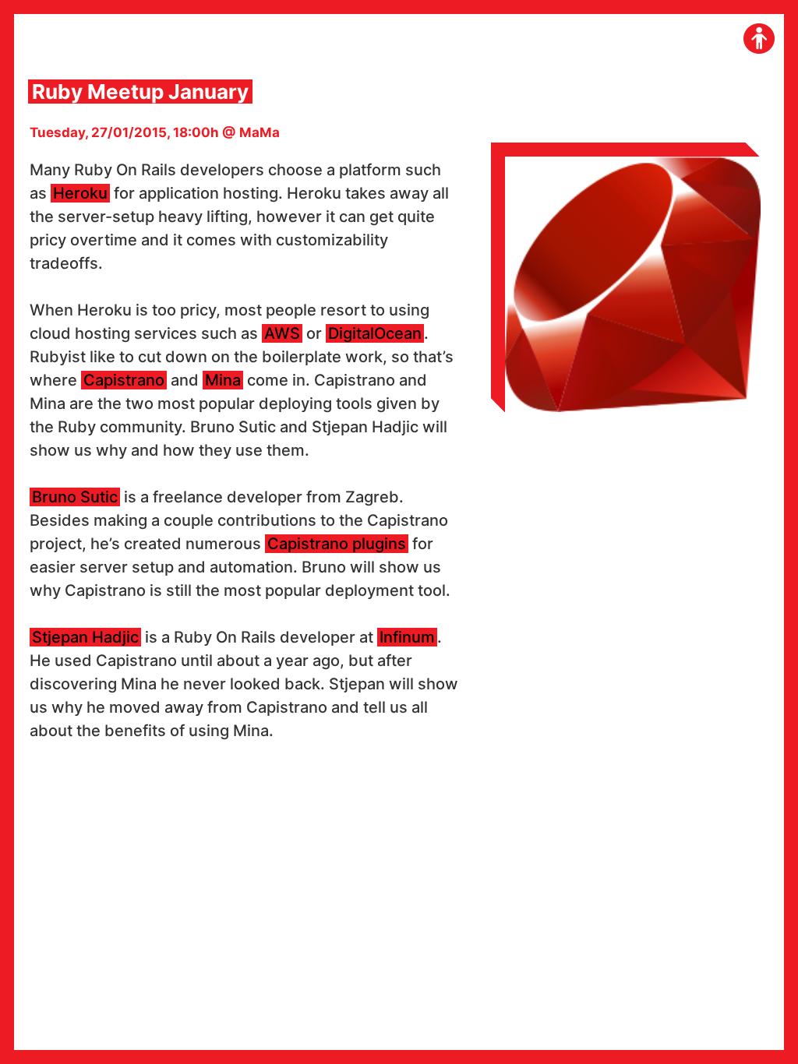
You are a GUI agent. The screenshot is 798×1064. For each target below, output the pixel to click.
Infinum (407, 637)
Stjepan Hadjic (85, 637)
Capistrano (123, 380)
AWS (282, 333)
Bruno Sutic (75, 497)
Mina (223, 380)
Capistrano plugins (336, 543)
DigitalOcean (375, 333)
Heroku (80, 193)
